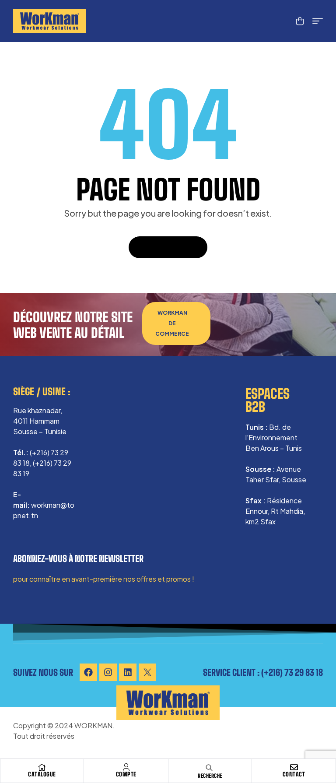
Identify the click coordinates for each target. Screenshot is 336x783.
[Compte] (126, 767)
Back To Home (163, 247)
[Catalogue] (42, 767)
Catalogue (42, 774)
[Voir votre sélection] (300, 21)
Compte (126, 774)
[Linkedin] (127, 672)
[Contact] (294, 767)
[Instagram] (108, 672)
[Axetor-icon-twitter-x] (147, 672)
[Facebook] (88, 672)
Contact (294, 774)
